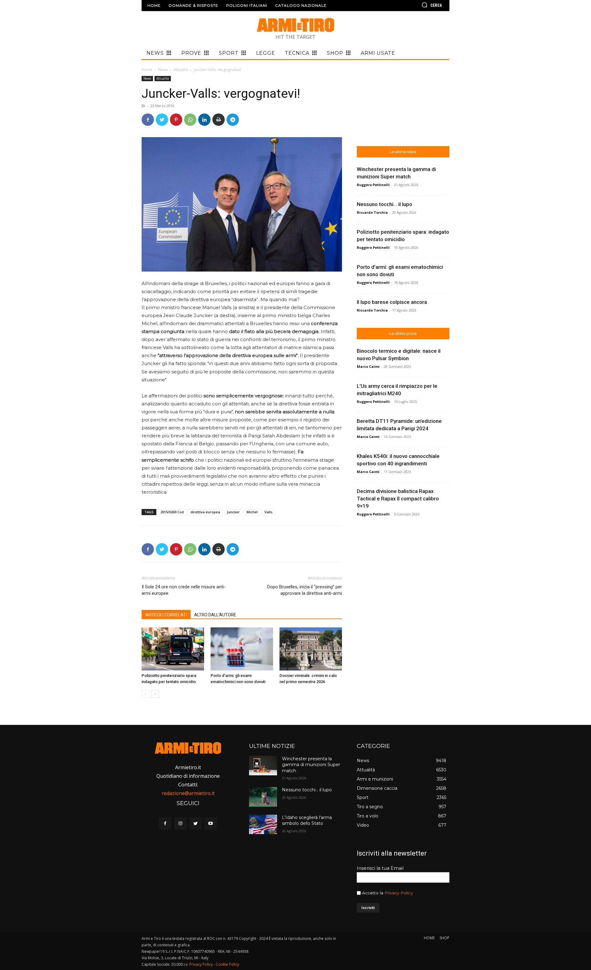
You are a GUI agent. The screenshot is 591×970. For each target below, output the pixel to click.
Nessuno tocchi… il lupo (384, 204)
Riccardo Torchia (372, 212)
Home (147, 69)
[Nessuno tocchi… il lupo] (263, 796)
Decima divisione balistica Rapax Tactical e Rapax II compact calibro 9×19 (398, 498)
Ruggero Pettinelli (373, 184)
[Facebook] (148, 119)
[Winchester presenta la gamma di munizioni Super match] (263, 765)
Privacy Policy (398, 892)
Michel (252, 512)
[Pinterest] (176, 119)
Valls (268, 512)
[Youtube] (211, 823)
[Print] (218, 119)
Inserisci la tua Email (380, 868)
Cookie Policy (227, 964)
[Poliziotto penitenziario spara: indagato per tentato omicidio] (173, 648)
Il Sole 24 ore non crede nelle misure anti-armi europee (184, 590)
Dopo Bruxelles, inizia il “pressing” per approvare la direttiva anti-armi (304, 590)
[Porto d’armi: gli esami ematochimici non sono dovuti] (242, 648)
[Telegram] (233, 119)
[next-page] (155, 694)
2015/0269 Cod (172, 512)
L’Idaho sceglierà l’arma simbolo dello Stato (307, 820)
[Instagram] (180, 823)
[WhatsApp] (190, 119)
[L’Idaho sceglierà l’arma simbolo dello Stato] (263, 824)
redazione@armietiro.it (188, 793)
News (163, 69)
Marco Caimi (368, 366)
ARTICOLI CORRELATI (166, 614)
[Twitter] (162, 119)
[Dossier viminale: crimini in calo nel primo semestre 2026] (310, 648)
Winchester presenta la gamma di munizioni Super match (311, 764)
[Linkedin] (204, 119)
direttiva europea (205, 512)
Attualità (181, 69)
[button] (414, 5)
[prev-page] (145, 694)
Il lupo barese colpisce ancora (392, 302)
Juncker (233, 512)
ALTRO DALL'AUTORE (215, 614)
